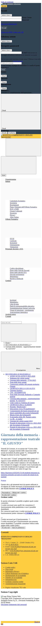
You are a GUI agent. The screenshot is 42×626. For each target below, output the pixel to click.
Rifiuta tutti (19, 492)
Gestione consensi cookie (14, 582)
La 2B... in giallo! (16, 419)
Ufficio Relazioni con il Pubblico (17, 573)
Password (25, 20)
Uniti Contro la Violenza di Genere (22, 403)
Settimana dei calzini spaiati (19, 378)
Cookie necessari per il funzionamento (14, 519)
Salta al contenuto (7, 2)
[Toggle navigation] (18, 165)
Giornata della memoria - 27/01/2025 (23, 380)
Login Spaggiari (18, 61)
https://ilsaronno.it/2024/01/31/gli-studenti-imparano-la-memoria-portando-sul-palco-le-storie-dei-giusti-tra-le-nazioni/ (20, 475)
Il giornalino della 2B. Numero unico (23, 417)
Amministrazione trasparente (15, 584)
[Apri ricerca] (23, 147)
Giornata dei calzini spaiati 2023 (21, 421)
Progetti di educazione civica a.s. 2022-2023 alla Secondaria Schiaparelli (25, 424)
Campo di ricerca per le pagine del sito (14, 320)
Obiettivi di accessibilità (13, 578)
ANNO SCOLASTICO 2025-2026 (22, 376)
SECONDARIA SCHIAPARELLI (17, 345)
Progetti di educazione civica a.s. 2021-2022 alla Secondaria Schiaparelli (25, 428)
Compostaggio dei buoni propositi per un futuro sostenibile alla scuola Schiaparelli (24, 412)
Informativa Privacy (12, 571)
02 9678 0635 (13, 545)
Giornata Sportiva (16, 390)
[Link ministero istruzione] (11, 4)
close (3, 175)
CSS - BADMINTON (18, 392)
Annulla (4, 133)
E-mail (24, 53)
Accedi (4, 6)
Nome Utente (27, 17)
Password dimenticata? (9, 24)
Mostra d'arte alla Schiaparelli (20, 415)
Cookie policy (10, 567)
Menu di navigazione (28, 369)
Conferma (12, 133)
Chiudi (4, 76)
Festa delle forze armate (18, 382)
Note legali (9, 569)
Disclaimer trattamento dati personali (14, 604)
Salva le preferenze (18, 528)
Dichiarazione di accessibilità (15, 576)
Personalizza (6, 492)
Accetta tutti (9, 495)
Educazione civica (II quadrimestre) (22, 409)
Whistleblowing (11, 580)
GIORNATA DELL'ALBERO (21, 405)
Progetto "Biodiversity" (18, 407)
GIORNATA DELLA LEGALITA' (22, 388)
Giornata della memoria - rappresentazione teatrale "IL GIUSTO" (25, 400)
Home (7, 343)
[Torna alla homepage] (21, 136)
